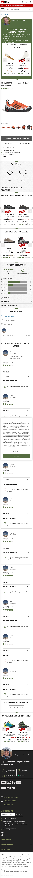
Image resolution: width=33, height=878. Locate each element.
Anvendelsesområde (10, 381)
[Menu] (2, 9)
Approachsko (5, 14)
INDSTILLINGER (16, 451)
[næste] (28, 60)
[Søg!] (30, 9)
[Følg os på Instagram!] (4, 834)
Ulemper (6, 376)
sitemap (26, 871)
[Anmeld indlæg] (12, 362)
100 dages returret (8, 150)
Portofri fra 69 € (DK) (9, 148)
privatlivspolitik (11, 446)
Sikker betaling (10, 775)
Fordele (6, 372)
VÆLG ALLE (16, 456)
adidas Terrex (7, 83)
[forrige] (5, 60)
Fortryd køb (5, 849)
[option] (16, 106)
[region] (16, 439)
